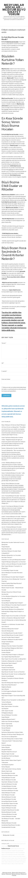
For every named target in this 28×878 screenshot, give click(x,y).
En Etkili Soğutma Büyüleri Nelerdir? (12, 691)
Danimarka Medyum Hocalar (10, 790)
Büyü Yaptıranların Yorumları (10, 706)
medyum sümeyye (13, 843)
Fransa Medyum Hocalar (12, 496)
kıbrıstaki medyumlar (14, 848)
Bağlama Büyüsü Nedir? (8, 719)
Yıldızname (5, 762)
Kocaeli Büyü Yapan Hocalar (10, 803)
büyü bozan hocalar (12, 42)
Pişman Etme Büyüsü (8, 667)
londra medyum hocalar (9, 858)
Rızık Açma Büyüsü (7, 665)
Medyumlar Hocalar (8, 835)
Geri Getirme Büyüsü (8, 585)
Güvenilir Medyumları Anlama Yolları (12, 739)
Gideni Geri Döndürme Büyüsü (10, 721)
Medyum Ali (23, 874)
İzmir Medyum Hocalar (8, 795)
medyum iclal (20, 863)
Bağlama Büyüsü (6, 687)
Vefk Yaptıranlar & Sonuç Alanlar (11, 769)
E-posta (4, 371)
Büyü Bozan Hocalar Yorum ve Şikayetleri (14, 674)
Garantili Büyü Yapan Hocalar (10, 607)
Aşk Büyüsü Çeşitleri (8, 764)
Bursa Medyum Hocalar (8, 773)
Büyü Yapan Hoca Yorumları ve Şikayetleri (14, 659)
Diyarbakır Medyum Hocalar (10, 782)
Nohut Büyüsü (6, 767)
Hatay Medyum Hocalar (8, 777)
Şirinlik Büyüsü (6, 758)
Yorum (4, 343)
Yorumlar (14, 875)
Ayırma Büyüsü (6, 600)
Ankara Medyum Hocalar (13, 516)
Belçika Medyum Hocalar (9, 812)
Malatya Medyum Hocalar (13, 462)
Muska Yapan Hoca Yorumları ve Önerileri (14, 616)
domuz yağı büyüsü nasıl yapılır (11, 854)
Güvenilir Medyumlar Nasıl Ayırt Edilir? (13, 682)
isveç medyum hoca (17, 852)
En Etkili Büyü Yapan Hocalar (10, 570)
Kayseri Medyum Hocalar (9, 808)
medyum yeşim (5, 846)
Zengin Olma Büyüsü (7, 641)
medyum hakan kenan (17, 856)
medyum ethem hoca (18, 858)
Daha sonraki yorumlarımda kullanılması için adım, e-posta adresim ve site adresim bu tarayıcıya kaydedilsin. (14, 389)
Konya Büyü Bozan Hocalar (9, 801)
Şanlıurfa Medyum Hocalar (9, 784)
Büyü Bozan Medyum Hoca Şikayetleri (13, 609)
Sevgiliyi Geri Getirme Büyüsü (10, 756)
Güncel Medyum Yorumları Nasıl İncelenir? (14, 605)
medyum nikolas (21, 854)
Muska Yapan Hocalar (8, 754)
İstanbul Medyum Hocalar (9, 805)
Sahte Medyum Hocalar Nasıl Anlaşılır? (13, 577)
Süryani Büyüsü (6, 728)
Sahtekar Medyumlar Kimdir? (10, 628)
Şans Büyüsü (5, 689)
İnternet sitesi (6, 379)
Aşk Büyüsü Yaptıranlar (8, 669)
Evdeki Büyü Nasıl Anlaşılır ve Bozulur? (13, 654)
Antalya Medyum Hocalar (9, 786)
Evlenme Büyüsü (6, 745)
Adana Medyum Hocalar (8, 792)
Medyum (4, 874)
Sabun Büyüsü (6, 747)
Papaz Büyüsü (6, 546)
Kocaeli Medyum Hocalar (9, 799)
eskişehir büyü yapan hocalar (17, 850)
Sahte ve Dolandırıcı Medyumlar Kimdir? (13, 618)
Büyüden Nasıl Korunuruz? (9, 751)
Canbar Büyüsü (6, 652)
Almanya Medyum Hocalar (13, 527)
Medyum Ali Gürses (16, 874)
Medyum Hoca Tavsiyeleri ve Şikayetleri (13, 700)
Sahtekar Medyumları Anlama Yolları (12, 732)
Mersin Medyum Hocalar (9, 780)
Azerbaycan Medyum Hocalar (15, 506)
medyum (10, 169)
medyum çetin (5, 843)
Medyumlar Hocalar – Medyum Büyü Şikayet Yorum (14, 9)
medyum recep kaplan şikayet (7, 852)
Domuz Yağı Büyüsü (7, 726)
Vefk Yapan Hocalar (7, 710)
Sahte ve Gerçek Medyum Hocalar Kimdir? (14, 564)
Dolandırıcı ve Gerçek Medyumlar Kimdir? (14, 559)
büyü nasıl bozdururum (17, 861)
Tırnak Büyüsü (6, 730)
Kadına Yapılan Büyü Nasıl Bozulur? (12, 583)
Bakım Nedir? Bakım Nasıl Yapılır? (11, 760)
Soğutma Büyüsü (6, 693)
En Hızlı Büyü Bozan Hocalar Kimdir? (12, 633)
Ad (3, 363)
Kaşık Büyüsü (5, 717)
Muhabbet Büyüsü (7, 704)
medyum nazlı (21, 848)
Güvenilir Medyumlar (8, 631)
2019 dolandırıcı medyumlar (7, 856)
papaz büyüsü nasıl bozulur (7, 850)
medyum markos (14, 863)
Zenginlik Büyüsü (7, 749)
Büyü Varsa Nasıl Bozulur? (9, 685)
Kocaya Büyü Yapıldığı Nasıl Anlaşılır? (12, 603)
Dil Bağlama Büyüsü (7, 713)
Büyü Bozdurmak (6, 549)
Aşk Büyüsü (5, 708)
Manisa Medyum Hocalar (9, 797)
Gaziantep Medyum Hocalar (10, 775)
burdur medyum (8, 863)
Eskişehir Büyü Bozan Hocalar (10, 810)
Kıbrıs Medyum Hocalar (12, 483)
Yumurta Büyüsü (6, 702)
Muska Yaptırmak (7, 771)
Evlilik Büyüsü (5, 644)
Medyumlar (8, 874)
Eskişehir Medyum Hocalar (9, 788)
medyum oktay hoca (8, 861)
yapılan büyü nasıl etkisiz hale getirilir (11, 860)
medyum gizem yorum (21, 843)
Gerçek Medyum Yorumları (9, 715)
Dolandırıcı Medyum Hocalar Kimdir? (12, 639)
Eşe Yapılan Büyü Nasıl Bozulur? (11, 657)
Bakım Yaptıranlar (7, 723)
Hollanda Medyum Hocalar (13, 473)
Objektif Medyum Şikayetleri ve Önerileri (14, 562)
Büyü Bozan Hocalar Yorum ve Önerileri (13, 672)
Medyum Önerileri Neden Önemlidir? (12, 646)
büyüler (6, 109)
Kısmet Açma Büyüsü (8, 676)
